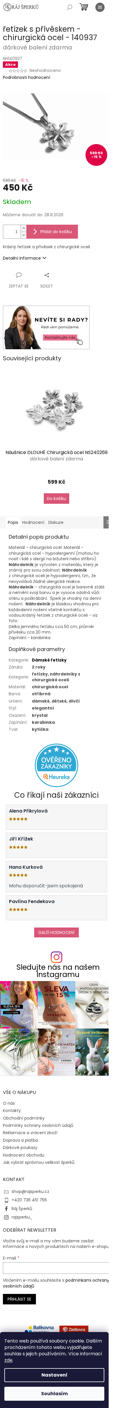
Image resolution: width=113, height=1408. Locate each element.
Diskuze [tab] (55, 522)
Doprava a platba (20, 1140)
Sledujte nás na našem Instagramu (58, 971)
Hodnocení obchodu (23, 1155)
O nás (9, 1103)
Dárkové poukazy (20, 1147)
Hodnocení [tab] (33, 522)
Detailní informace (22, 258)
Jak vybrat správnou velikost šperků (38, 1162)
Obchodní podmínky (24, 1118)
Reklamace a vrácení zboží (30, 1133)
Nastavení (54, 1375)
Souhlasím (54, 1393)
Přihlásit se (19, 1299)
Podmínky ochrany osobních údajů (38, 1125)
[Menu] (100, 7)
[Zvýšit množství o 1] (23, 228)
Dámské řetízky (49, 660)
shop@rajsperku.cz (30, 1191)
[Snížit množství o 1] (23, 235)
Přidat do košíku (56, 232)
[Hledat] (69, 7)
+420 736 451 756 (29, 1200)
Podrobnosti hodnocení (26, 77)
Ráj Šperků (22, 1209)
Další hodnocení (56, 932)
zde (8, 1360)
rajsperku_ (22, 1217)
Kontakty (12, 1110)
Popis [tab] (13, 522)
